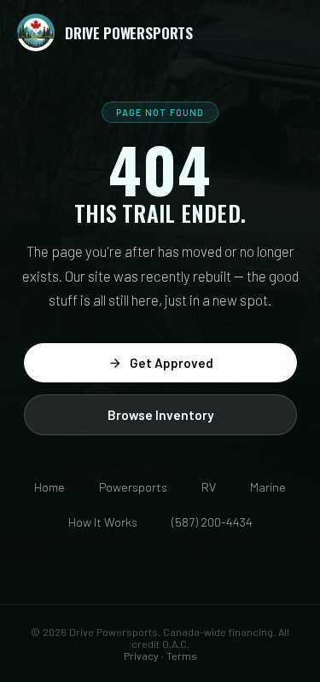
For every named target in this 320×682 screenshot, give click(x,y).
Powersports (133, 487)
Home (49, 487)
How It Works (102, 522)
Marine (268, 487)
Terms (181, 656)
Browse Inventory (160, 415)
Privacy (141, 656)
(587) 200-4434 (212, 522)
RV (208, 487)
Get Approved (171, 362)
